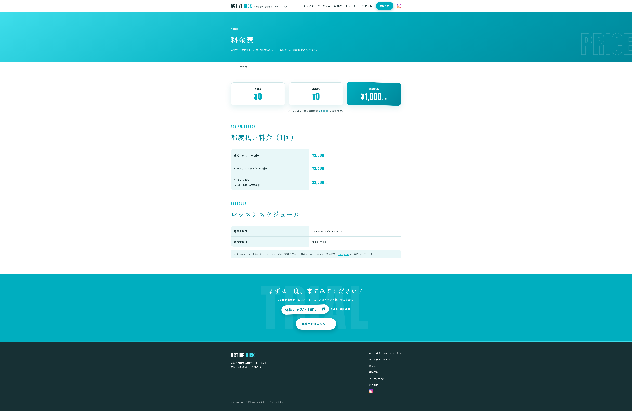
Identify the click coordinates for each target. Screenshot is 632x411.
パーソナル (324, 6)
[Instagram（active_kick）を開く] (399, 6)
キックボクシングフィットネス (385, 353)
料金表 (338, 6)
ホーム (234, 66)
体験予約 (385, 6)
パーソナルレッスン (379, 359)
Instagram (343, 254)
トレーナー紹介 (377, 378)
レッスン (309, 6)
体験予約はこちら (316, 324)
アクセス (367, 6)
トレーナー (351, 6)
